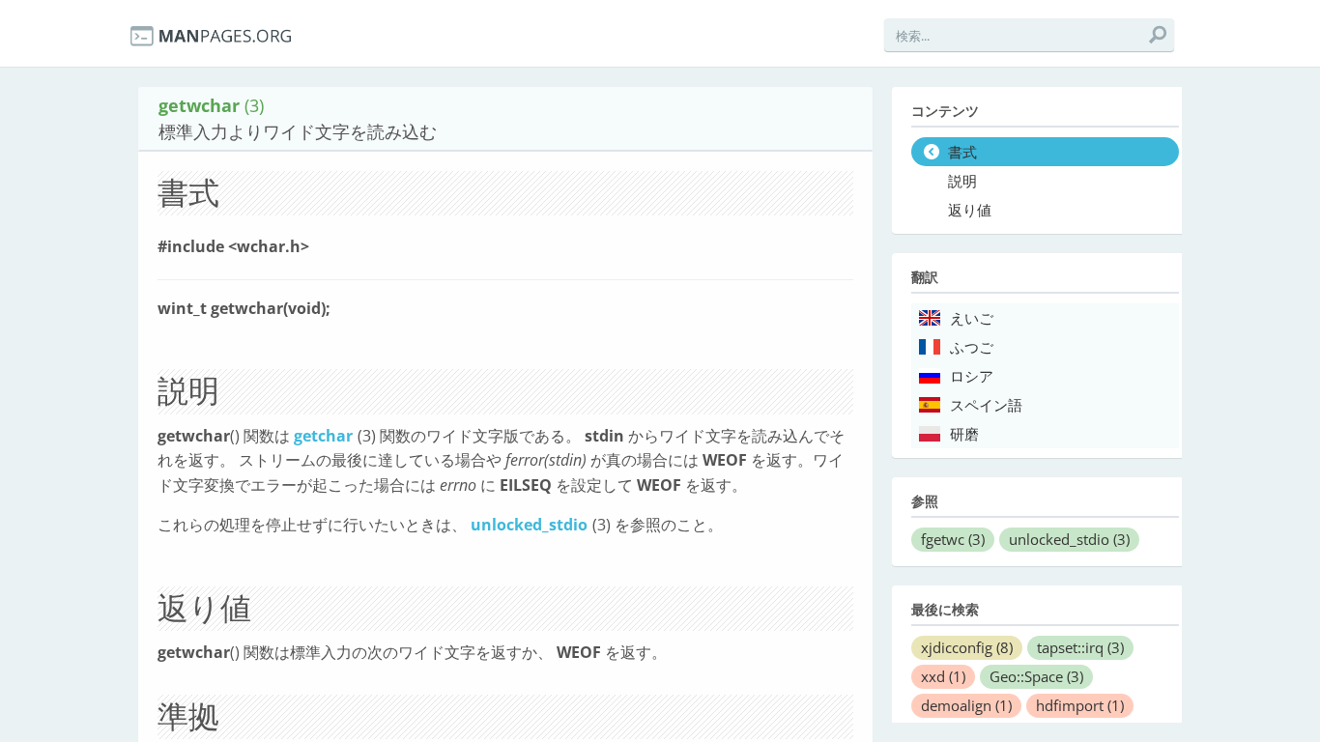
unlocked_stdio (529, 524)
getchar (323, 435)
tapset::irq (1080, 647)
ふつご (971, 348)
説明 (962, 181)
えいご (971, 319)
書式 (962, 152)
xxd (943, 676)
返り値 (969, 210)
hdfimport (1080, 705)
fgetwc (953, 539)
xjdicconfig (967, 647)
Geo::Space (1036, 676)
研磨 (964, 434)
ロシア (971, 376)
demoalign (966, 705)
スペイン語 (986, 405)
